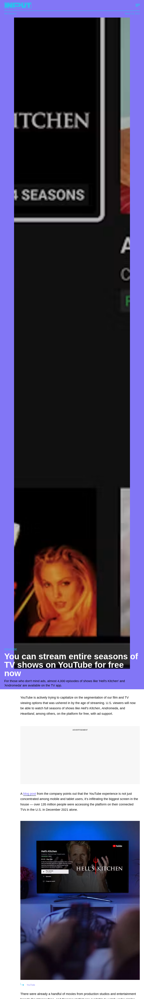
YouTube (31, 985)
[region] (80, 755)
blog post (29, 793)
